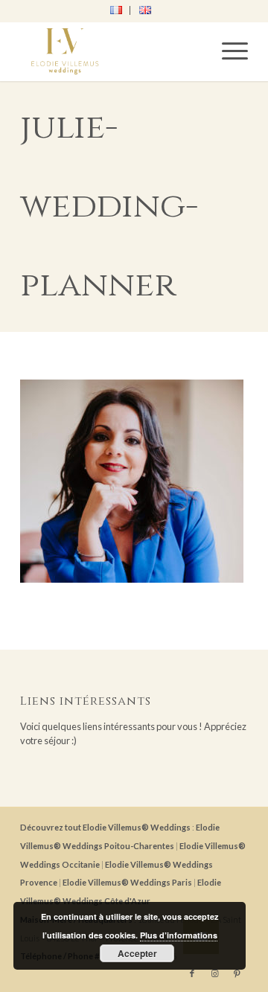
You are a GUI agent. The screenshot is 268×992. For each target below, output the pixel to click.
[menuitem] (116, 10)
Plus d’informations (178, 935)
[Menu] (227, 51)
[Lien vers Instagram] (214, 973)
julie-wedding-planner (109, 206)
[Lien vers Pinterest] (237, 973)
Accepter (137, 953)
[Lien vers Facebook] (192, 973)
